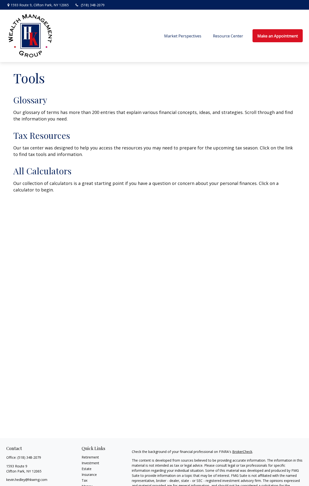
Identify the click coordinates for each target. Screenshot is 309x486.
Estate (86, 468)
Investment (90, 463)
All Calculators (42, 170)
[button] (183, 36)
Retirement (90, 457)
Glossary (30, 100)
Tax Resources (41, 135)
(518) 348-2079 (93, 5)
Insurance (89, 474)
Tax (84, 480)
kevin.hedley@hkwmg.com (26, 479)
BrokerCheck (242, 451)
